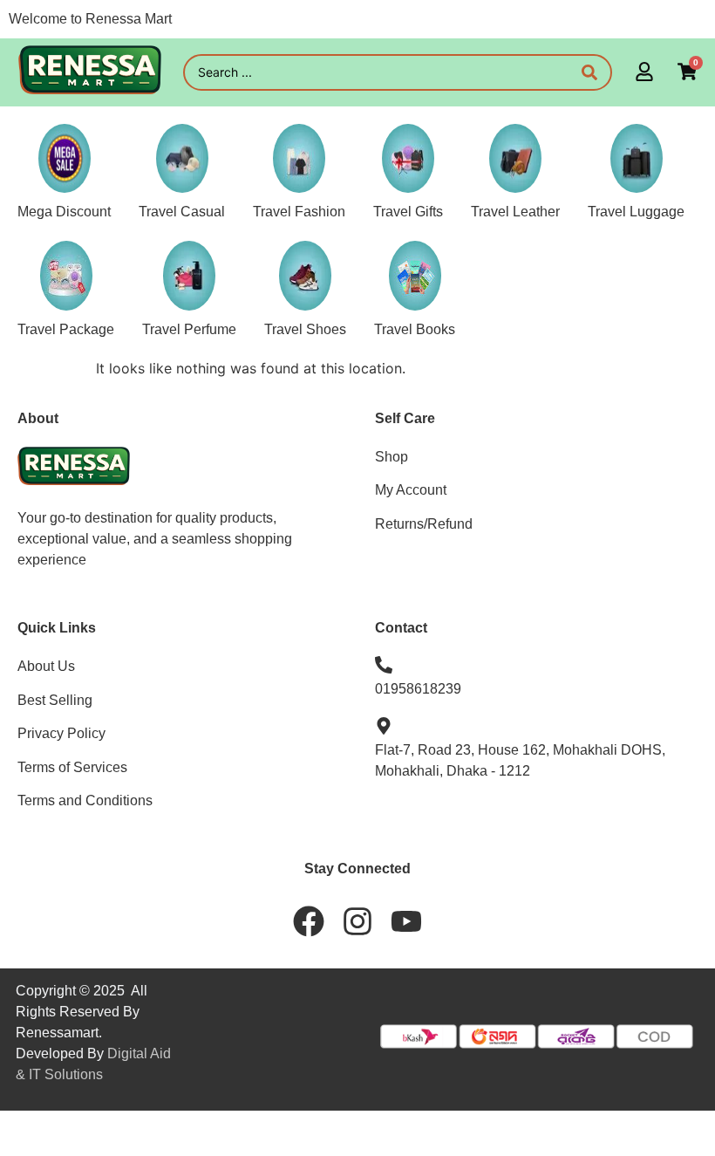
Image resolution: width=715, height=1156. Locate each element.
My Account (410, 489)
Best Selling (54, 700)
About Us (46, 666)
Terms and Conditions (85, 800)
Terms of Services (72, 767)
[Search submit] (589, 72)
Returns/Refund (424, 523)
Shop (391, 456)
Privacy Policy (61, 733)
